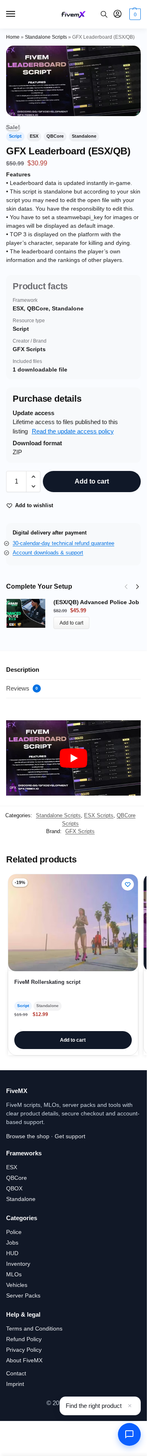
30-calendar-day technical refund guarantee (63, 543)
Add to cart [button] (73, 1040)
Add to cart (92, 481)
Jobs (12, 1242)
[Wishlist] (128, 884)
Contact (16, 1373)
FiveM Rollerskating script (47, 982)
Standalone (20, 1199)
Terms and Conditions (34, 1328)
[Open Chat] (129, 1434)
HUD (12, 1253)
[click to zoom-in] (73, 81)
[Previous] (126, 587)
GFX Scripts (80, 831)
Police (14, 1232)
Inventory (18, 1263)
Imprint (15, 1384)
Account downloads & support (48, 553)
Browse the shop (27, 1136)
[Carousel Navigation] (129, 587)
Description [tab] (22, 669)
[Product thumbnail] (29, 613)
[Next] (137, 587)
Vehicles (16, 1285)
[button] (134, 14)
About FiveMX (24, 1360)
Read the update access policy (73, 431)
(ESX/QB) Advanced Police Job (96, 602)
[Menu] (18, 14)
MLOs (14, 1274)
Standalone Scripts (46, 37)
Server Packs (23, 1295)
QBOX (14, 1188)
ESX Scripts (98, 815)
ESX (11, 1167)
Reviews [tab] (22, 688)
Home (13, 37)
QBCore (16, 1177)
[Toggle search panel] (104, 14)
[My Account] (117, 14)
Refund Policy (24, 1339)
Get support (70, 1136)
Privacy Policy (24, 1349)
